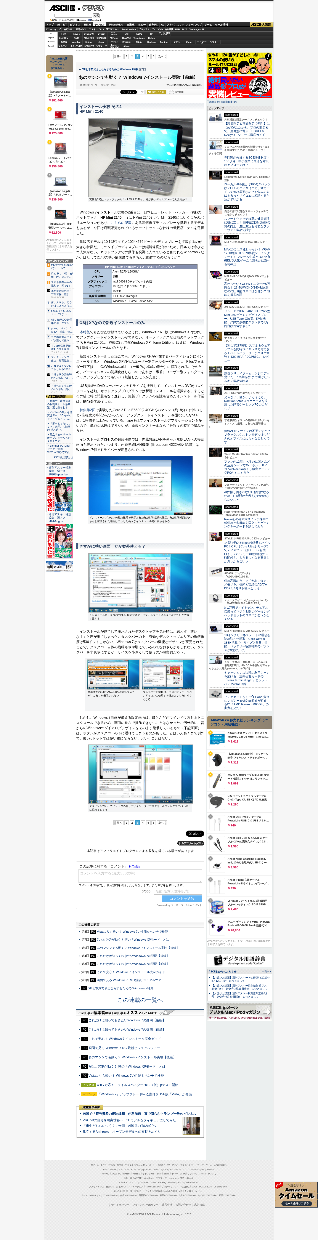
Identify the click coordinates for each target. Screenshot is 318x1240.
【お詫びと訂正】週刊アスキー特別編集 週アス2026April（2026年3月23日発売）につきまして (239, 987)
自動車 (131, 24)
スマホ (180, 24)
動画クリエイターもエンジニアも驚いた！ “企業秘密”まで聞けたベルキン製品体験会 (247, 377)
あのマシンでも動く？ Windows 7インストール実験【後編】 (138, 948)
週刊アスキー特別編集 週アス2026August (60, 518)
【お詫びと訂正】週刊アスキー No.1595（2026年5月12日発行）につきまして (241, 979)
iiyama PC (147, 1169)
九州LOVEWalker (187, 1195)
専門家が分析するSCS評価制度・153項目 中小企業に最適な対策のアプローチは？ (247, 161)
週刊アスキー (112, 29)
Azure (101, 42)
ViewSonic (139, 38)
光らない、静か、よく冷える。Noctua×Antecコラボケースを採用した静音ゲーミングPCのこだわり (246, 402)
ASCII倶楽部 (261, 24)
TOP (93, 1165)
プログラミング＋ (170, 1186)
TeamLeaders (129, 29)
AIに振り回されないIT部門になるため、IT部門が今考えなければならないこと (246, 495)
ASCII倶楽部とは (63, 457)
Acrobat (76, 42)
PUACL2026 (181, 29)
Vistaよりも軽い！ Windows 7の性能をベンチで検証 (132, 931)
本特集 (85, 332)
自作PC (153, 24)
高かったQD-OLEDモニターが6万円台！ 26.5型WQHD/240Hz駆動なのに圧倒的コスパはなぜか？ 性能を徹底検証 (247, 289)
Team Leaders (152, 1186)
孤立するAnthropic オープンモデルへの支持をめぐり (122, 1131)
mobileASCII (170, 1191)
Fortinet (164, 42)
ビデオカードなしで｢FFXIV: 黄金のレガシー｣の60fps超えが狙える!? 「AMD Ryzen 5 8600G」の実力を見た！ (246, 702)
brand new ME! (176, 1178)
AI (58, 24)
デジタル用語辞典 (153, 1191)
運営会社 (167, 1204)
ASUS (139, 34)
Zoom (189, 42)
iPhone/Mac (116, 24)
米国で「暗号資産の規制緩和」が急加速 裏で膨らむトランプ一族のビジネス (139, 1113)
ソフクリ (214, 42)
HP (151, 34)
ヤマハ (176, 42)
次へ (161, 56)
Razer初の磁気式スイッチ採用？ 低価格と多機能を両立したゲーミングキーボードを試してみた (248, 522)
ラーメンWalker (88, 1195)
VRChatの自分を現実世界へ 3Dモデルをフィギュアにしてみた (129, 1120)
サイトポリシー (120, 1204)
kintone (89, 42)
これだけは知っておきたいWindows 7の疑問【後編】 (133, 956)
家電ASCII (81, 29)
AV (162, 24)
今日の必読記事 (120, 1191)
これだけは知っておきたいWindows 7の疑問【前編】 (133, 964)
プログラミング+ (147, 29)
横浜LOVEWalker (128, 1195)
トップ (50, 24)
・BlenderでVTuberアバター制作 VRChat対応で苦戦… (59, 449)
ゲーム (208, 24)
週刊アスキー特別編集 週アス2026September (60, 471)
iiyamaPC (88, 34)
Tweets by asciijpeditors (222, 101)
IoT (65, 24)
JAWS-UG (116, 1174)
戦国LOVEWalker (227, 1195)
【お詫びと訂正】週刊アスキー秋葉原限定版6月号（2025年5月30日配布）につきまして (240, 995)
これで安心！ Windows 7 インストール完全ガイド (131, 972)
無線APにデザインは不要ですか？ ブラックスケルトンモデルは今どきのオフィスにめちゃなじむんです (248, 436)
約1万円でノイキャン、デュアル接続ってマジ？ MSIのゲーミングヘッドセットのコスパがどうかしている (247, 613)
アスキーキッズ (53, 29)
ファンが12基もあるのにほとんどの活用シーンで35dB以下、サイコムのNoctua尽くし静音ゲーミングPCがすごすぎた (247, 467)
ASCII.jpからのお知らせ (222, 971)
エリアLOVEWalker (108, 1195)
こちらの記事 (121, 223)
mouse (76, 34)
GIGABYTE (101, 38)
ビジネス (75, 24)
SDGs (160, 29)
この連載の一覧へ (140, 1000)
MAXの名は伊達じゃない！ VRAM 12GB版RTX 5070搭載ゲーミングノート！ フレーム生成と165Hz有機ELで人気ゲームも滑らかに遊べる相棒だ (247, 257)
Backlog (151, 42)
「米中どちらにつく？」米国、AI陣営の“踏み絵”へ (119, 1126)
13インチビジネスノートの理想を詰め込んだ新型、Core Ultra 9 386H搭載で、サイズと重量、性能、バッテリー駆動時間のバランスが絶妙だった (247, 642)
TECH (87, 24)
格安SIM (68, 29)
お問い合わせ (183, 1204)
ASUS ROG (89, 38)
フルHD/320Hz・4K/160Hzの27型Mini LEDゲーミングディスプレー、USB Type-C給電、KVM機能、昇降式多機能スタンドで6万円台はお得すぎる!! (247, 318)
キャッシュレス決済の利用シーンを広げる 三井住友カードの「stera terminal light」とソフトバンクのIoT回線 (247, 678)
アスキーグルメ (96, 29)
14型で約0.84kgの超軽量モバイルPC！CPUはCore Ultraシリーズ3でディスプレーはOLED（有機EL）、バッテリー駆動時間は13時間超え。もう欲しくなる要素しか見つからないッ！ (247, 552)
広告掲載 (199, 1204)
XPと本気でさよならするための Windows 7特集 (110, 69)
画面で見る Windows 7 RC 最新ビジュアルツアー (130, 980)
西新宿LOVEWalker (148, 1195)
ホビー (142, 24)
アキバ (171, 24)
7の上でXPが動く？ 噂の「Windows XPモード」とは (133, 939)
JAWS (64, 42)
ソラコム (114, 42)
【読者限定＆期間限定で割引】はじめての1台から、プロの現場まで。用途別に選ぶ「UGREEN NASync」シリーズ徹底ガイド (247, 129)
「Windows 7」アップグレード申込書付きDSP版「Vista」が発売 (145, 1094)
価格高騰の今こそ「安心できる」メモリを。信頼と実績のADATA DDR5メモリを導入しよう (247, 584)
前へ (119, 56)
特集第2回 (87, 410)
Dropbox (126, 42)
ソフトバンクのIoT (201, 42)
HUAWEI (126, 38)
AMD (76, 38)
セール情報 (221, 24)
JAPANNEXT (89, 46)
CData (139, 42)
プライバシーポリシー (146, 1204)
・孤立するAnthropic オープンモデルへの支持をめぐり (59, 438)
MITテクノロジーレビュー (191, 1191)
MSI (126, 34)
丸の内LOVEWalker (207, 1195)
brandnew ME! (114, 46)
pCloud (126, 46)
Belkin (151, 38)
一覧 (141, 92)
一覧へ (265, 971)
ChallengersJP (196, 29)
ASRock (114, 38)
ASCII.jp (62, 8)
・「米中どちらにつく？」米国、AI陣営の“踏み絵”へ (59, 427)
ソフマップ (101, 46)
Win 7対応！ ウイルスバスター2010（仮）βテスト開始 (137, 1085)
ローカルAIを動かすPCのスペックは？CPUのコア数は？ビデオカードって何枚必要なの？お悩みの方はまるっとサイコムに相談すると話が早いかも (247, 192)
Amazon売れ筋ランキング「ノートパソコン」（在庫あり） (59, 63)
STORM (210, 1169)
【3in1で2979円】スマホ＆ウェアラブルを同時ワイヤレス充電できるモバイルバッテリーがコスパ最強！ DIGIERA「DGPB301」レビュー (247, 353)
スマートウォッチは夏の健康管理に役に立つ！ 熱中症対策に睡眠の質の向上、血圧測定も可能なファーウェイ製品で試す (247, 224)
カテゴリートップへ (190, 843)
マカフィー (63, 46)
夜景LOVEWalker (168, 1195)
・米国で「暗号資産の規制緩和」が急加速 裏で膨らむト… (59, 404)
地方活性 (169, 29)
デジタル (90, 8)
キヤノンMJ (76, 46)
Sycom (101, 34)
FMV (63, 34)
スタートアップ (193, 24)
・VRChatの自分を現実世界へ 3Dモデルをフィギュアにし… (59, 415)
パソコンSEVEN (114, 33)
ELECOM (63, 38)
